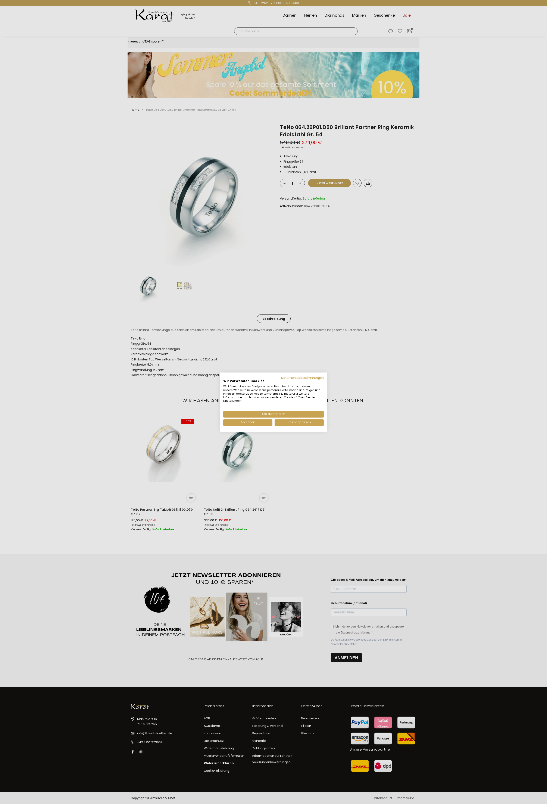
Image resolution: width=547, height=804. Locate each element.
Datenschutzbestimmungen (302, 378)
